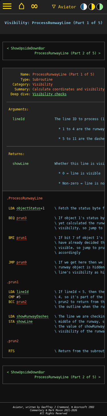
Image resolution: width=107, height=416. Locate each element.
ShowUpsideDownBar (28, 48)
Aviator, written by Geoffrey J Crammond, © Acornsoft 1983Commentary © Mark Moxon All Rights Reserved (53, 410)
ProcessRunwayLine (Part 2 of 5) (65, 53)
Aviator (64, 6)
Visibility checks (49, 94)
